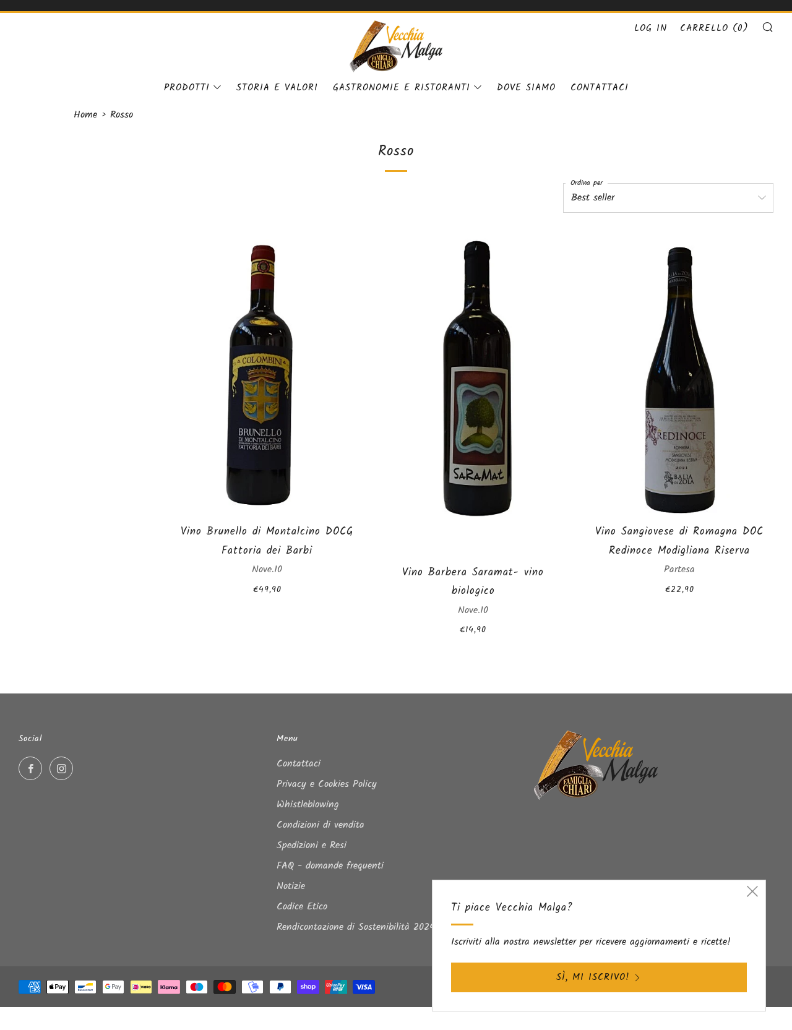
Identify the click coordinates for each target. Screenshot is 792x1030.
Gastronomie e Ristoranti (401, 87)
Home (85, 114)
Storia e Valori (277, 87)
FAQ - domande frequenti (330, 865)
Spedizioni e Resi (311, 845)
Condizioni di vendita (320, 825)
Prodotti (187, 87)
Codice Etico (302, 906)
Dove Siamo (526, 87)
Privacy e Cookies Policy (327, 784)
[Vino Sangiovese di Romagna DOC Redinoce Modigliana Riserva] (679, 373)
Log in (650, 28)
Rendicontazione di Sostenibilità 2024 (356, 927)
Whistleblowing (308, 804)
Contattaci (599, 87)
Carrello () (714, 28)
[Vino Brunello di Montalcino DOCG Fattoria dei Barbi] (267, 373)
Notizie (291, 886)
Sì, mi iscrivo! (593, 977)
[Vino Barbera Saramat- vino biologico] (473, 393)
